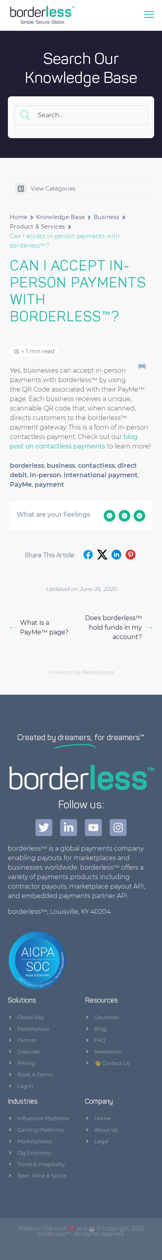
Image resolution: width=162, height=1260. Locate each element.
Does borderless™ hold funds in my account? (113, 627)
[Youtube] (93, 827)
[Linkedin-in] (68, 827)
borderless (27, 465)
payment (49, 484)
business (61, 465)
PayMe (21, 484)
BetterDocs (98, 672)
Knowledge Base (60, 217)
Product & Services (37, 226)
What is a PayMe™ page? (44, 627)
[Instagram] (118, 827)
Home (19, 217)
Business (107, 217)
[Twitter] (43, 827)
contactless (96, 465)
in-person (45, 475)
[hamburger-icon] (149, 15)
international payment (101, 475)
